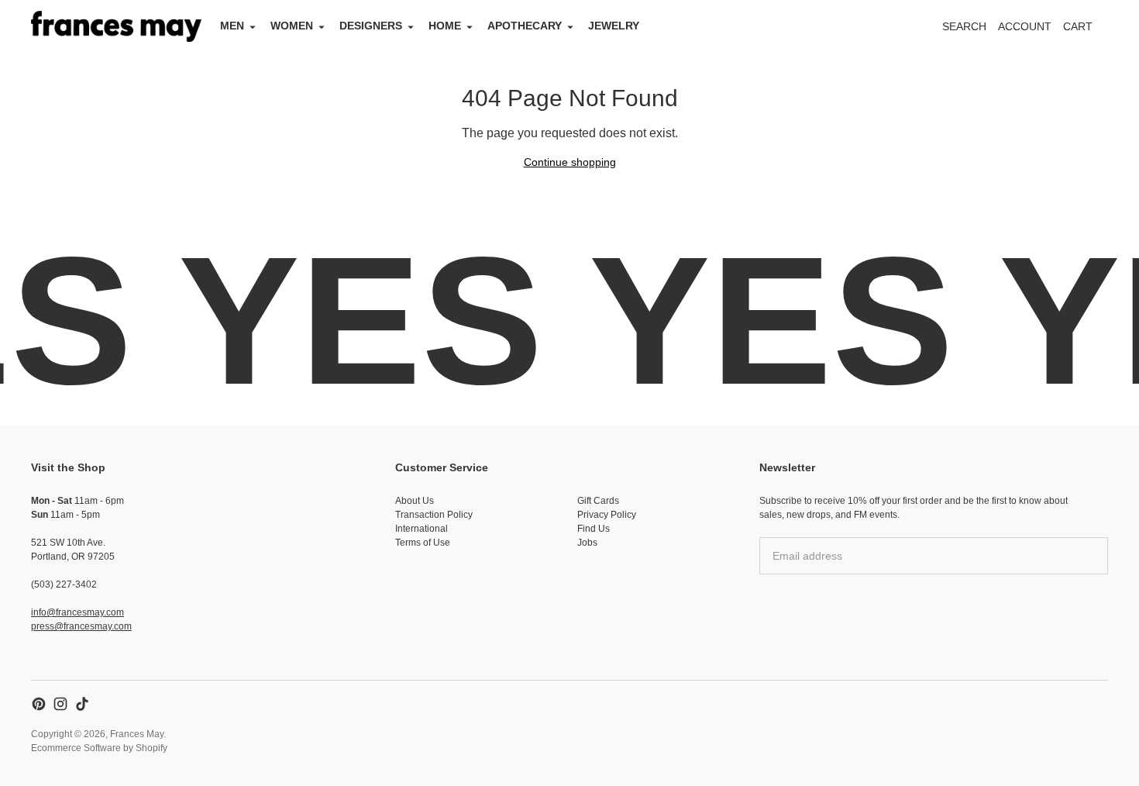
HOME (444, 25)
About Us (414, 500)
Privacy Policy (606, 514)
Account (1024, 26)
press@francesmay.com (81, 626)
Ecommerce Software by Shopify (99, 748)
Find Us (593, 528)
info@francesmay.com (77, 612)
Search (964, 26)
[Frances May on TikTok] (82, 704)
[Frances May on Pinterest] (38, 704)
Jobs (587, 542)
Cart (1086, 30)
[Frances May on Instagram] (60, 704)
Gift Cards (598, 500)
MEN (232, 25)
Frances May (136, 734)
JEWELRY (613, 25)
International (421, 528)
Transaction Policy (434, 514)
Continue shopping (570, 162)
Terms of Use (422, 542)
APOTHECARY (524, 25)
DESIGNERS (370, 25)
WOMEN (291, 25)
